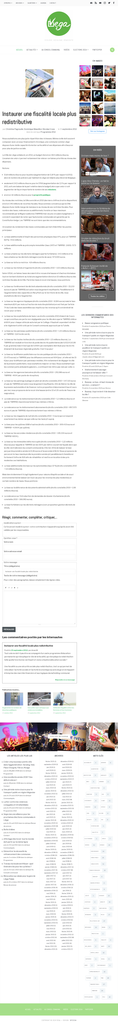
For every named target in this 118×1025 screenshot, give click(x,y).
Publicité (106, 940)
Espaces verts (97, 864)
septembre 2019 (50, 841)
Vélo (106, 997)
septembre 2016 (50, 890)
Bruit (90, 782)
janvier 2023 (50, 791)
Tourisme (91, 978)
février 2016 (66, 893)
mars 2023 (50, 788)
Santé (105, 946)
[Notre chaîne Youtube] (100, 3)
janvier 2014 (50, 917)
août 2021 (49, 811)
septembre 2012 (69, 129)
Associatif (106, 775)
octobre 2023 (50, 779)
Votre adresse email (13, 551)
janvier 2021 (50, 820)
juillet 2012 (65, 940)
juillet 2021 (66, 811)
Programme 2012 (48, 132)
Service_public (97, 953)
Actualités (31, 49)
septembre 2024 (50, 764)
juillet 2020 (50, 829)
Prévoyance (91, 927)
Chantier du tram (97, 788)
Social (105, 959)
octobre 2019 (66, 838)
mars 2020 (66, 832)
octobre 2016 (66, 887)
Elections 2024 (80, 49)
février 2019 (50, 849)
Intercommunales (97, 889)
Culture (103, 813)
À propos (7, 3)
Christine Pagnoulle (14, 129)
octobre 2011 (66, 949)
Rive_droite (90, 946)
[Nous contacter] (91, 3)
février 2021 (66, 817)
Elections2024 (90, 839)
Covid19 (105, 807)
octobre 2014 (66, 905)
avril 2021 (49, 817)
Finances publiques (97, 870)
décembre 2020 (65, 820)
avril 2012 (65, 943)
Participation (105, 908)
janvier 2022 (66, 802)
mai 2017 (50, 879)
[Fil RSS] (96, 3)
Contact (53, 3)
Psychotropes (90, 940)
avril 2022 (49, 799)
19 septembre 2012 (19, 650)
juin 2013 (66, 926)
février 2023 (66, 788)
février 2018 (66, 864)
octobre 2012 (8, 713)
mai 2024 (65, 767)
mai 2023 (49, 785)
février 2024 (50, 773)
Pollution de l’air (97, 921)
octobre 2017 (66, 870)
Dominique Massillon (33, 129)
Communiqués (9, 798)
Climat (105, 801)
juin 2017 (66, 876)
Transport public (97, 984)
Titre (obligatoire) (12, 566)
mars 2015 (66, 899)
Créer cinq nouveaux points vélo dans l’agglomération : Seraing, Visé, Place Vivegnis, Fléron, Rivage (19, 765)
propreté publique (42, 195)
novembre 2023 (65, 776)
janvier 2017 (50, 885)
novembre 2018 (65, 852)
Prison (106, 927)
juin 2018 (50, 861)
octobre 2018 (49, 855)
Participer (97, 49)
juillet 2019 (50, 843)
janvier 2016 (50, 896)
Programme (8, 774)
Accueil (19, 49)
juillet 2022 (66, 794)
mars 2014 (50, 914)
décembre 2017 (65, 867)
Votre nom (8, 542)
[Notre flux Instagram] (105, 3)
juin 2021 (50, 814)
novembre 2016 (49, 887)
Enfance (105, 845)
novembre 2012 (65, 934)
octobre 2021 (50, 808)
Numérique (89, 908)
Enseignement (97, 851)
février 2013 (66, 931)
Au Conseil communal (51, 49)
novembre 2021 (66, 805)
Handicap (97, 877)
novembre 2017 (49, 870)
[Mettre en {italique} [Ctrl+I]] (8, 587)
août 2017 (66, 873)
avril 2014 (65, 911)
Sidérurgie (91, 959)
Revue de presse (10, 885)
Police (105, 915)
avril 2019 (49, 846)
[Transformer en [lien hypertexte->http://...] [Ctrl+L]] (11, 587)
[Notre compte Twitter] (109, 3)
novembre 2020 (49, 823)
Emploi (106, 839)
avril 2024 (49, 770)
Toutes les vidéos (98, 296)
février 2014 (66, 914)
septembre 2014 (50, 908)
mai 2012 (50, 943)
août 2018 (49, 858)
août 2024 (66, 764)
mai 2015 (49, 899)
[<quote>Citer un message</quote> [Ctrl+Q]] (14, 587)
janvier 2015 (66, 902)
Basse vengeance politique (97, 323)
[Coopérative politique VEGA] (59, 23)
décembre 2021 (49, 805)
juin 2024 (50, 767)
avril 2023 (65, 785)
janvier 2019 (66, 849)
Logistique (90, 902)
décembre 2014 (49, 905)
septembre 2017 (50, 873)
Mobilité (105, 902)
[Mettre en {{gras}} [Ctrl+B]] (5, 587)
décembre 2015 (65, 896)
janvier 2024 (65, 773)
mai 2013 (50, 929)
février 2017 (66, 882)
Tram (105, 978)
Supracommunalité (97, 972)
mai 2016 (50, 893)
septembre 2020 (50, 826)
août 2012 (49, 940)
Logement (104, 896)
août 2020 (66, 826)
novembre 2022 (49, 794)
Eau (104, 820)
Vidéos (66, 49)
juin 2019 (66, 843)
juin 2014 (66, 908)
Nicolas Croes (49, 129)
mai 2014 (50, 911)
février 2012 (49, 946)
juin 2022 (50, 797)
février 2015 (50, 902)
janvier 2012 (66, 946)
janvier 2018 (49, 867)
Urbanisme (97, 991)
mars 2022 (66, 799)
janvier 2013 (50, 934)
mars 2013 (50, 931)
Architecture (90, 775)
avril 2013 (65, 929)
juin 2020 (66, 829)
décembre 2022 (66, 791)
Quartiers (31, 3)
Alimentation (97, 769)
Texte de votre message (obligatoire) (20, 576)
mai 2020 (49, 832)
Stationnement (103, 965)
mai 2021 (66, 814)
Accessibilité (90, 763)
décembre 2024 (66, 761)
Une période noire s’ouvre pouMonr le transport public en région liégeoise (96, 348)
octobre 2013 (66, 920)
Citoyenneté (90, 801)
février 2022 (50, 802)
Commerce (90, 807)
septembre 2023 (66, 779)
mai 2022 (66, 797)
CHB (105, 794)
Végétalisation (90, 997)
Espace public (97, 858)
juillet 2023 (50, 782)
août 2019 (65, 841)
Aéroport (106, 763)
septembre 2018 (65, 855)
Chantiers (91, 794)
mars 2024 (66, 770)
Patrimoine (90, 915)
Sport (88, 965)
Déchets (91, 820)
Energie (90, 845)
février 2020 (50, 835)
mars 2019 (66, 846)
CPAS (90, 813)
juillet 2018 (66, 858)
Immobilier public (97, 883)
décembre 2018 (49, 852)
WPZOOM (73, 1020)
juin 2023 (66, 782)
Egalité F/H (97, 832)
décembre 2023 (49, 776)
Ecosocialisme (97, 826)
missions (52, 190)
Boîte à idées (9, 829)
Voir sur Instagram (97, 131)
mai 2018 (66, 861)
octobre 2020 (66, 823)
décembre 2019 (65, 835)
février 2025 (50, 761)
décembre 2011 (49, 949)
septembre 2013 (49, 923)
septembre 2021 (66, 808)
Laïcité (89, 896)
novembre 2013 (49, 920)
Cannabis (103, 782)
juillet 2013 (50, 926)
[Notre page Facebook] (114, 3)
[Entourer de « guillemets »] (17, 587)
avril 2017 (65, 879)
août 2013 (65, 923)
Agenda (43, 3)
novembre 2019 (49, 838)
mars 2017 (50, 882)
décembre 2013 (65, 917)
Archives (19, 3)
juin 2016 (66, 890)
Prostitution (97, 934)
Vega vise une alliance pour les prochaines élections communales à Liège (19, 817)
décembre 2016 (65, 885)
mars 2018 (50, 864)
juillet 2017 (50, 876)
